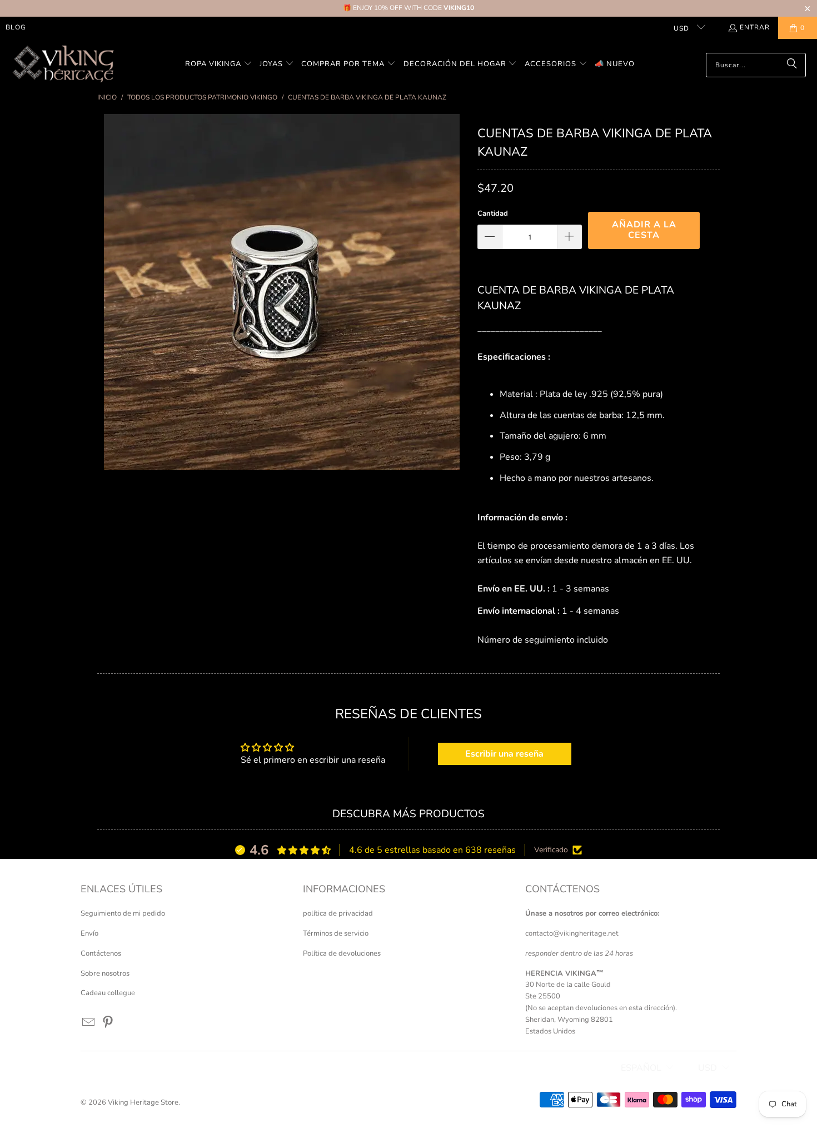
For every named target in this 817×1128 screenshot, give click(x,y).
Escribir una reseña (504, 754)
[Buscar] (792, 65)
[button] (218, 65)
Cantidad (492, 213)
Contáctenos (101, 953)
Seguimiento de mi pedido (123, 913)
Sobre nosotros (105, 973)
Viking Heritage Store (143, 1102)
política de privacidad (338, 913)
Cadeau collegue (108, 993)
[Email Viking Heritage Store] (89, 1023)
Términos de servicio (335, 933)
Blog (16, 27)
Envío (89, 933)
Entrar (755, 27)
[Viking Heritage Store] (62, 64)
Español (641, 1068)
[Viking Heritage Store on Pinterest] (108, 1023)
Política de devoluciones (342, 953)
